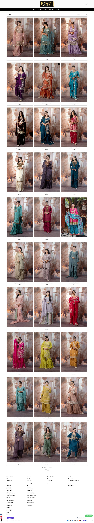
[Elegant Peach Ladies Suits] (74, 397)
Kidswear (8, 497)
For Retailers (29, 500)
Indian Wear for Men (31, 497)
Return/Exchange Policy (31, 483)
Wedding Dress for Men (11, 493)
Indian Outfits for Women (31, 495)
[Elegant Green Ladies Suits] (47, 442)
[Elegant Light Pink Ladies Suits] (47, 262)
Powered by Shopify (23, 520)
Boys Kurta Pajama (10, 502)
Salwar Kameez (9, 480)
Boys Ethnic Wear (10, 503)
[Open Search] (83, 4)
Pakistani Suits (9, 488)
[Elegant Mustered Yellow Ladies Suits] (74, 352)
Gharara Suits (9, 490)
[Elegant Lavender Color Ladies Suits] (47, 307)
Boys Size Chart (70, 483)
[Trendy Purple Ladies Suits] (47, 172)
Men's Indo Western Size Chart (73, 480)
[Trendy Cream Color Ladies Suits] (20, 172)
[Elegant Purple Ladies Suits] (20, 442)
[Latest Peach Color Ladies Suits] (20, 37)
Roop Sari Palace (16, 520)
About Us (28, 478)
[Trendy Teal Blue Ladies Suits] (47, 127)
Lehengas (8, 478)
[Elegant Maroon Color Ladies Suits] (47, 217)
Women (39, 9)
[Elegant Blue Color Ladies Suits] (74, 262)
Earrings (8, 507)
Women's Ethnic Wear (31, 493)
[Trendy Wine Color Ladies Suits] (20, 127)
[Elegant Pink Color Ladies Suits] (20, 307)
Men (45, 9)
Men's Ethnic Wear (30, 492)
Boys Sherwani (9, 505)
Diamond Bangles (10, 508)
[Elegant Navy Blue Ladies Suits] (74, 442)
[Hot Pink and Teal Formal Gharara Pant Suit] (74, 217)
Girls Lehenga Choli (10, 500)
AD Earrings (29, 498)
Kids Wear (58, 9)
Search (28, 485)
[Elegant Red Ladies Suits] (74, 307)
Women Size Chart (71, 478)
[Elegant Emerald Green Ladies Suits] (20, 217)
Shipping (28, 487)
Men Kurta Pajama (10, 492)
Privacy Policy (29, 480)
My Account (49, 478)
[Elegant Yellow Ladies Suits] (47, 352)
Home (34, 9)
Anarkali (8, 482)
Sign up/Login (50, 480)
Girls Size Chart (70, 485)
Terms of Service (30, 482)
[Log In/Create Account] (85, 4)
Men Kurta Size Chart (72, 482)
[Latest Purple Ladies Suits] (74, 37)
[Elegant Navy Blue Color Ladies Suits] (74, 172)
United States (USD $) (82, 517)
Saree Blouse (9, 485)
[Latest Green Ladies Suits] (47, 37)
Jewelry (51, 9)
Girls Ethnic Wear (10, 498)
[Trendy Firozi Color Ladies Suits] (74, 82)
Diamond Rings (9, 510)
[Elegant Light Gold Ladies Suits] (20, 262)
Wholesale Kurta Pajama (31, 503)
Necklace (8, 513)
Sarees (8, 483)
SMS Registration (30, 488)
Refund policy (29, 490)
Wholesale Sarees (30, 505)
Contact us (49, 483)
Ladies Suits (9, 487)
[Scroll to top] (92, 520)
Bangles (8, 512)
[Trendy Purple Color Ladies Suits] (20, 82)
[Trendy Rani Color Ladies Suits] (74, 127)
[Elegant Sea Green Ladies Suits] (20, 397)
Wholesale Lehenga (30, 502)
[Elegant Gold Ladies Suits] (47, 397)
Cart (48, 482)
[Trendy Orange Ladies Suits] (47, 82)
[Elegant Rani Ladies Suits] (20, 352)
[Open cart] (86, 4)
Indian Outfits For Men (11, 495)
